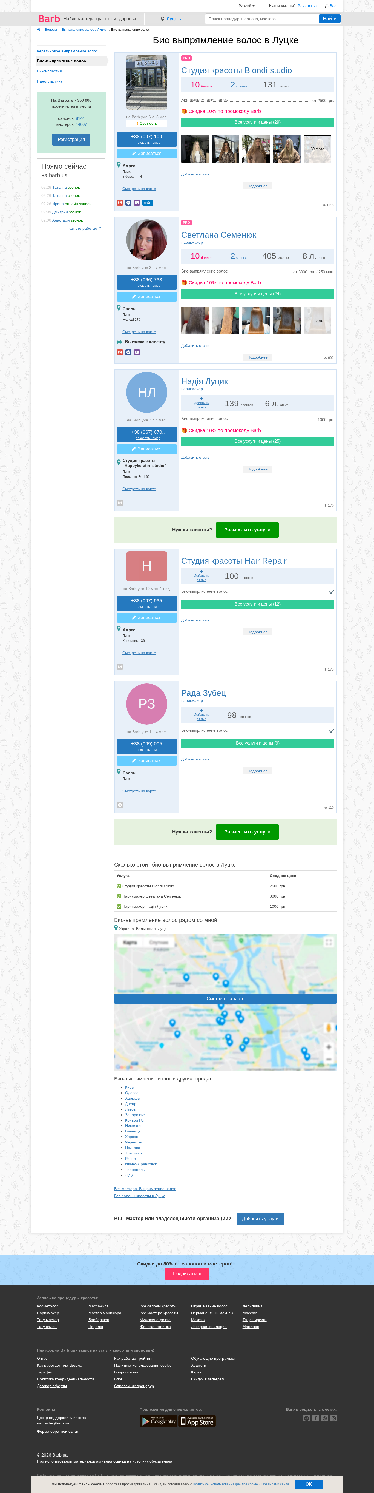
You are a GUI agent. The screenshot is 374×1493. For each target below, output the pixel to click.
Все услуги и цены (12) (258, 604)
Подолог (95, 1326)
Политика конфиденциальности (65, 1379)
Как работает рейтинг (133, 1358)
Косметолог (47, 1306)
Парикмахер (48, 1313)
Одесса (132, 1093)
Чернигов (133, 1142)
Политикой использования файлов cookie (225, 1484)
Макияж (198, 1320)
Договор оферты (52, 1386)
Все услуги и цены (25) (258, 441)
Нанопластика (49, 81)
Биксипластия (49, 71)
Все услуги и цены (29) (258, 122)
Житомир (133, 1153)
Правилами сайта (275, 1484)
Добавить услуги (260, 1218)
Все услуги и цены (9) (258, 743)
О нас (42, 1358)
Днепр (130, 1104)
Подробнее (258, 186)
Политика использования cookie (143, 1365)
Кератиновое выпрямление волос (67, 51)
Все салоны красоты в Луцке (139, 1196)
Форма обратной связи (57, 1431)
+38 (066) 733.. (148, 282)
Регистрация (308, 6)
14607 (81, 124)
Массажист (98, 1306)
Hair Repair (234, 560)
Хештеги (198, 1365)
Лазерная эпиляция (209, 1326)
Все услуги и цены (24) (258, 293)
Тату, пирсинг (255, 1320)
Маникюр (251, 1326)
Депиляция (253, 1306)
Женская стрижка (155, 1326)
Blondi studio (236, 70)
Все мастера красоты (159, 1313)
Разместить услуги (247, 529)
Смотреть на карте (139, 188)
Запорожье (135, 1114)
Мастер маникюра (104, 1313)
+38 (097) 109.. (148, 139)
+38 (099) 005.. (148, 746)
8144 (80, 118)
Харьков (132, 1098)
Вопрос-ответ (126, 1372)
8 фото (317, 321)
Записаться (149, 153)
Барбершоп (98, 1320)
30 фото (317, 149)
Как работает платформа (59, 1365)
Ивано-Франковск (141, 1164)
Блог (118, 1379)
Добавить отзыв (195, 174)
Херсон (131, 1136)
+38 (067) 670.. (148, 434)
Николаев (133, 1125)
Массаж (250, 1313)
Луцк (129, 1175)
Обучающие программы (213, 1358)
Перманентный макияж (212, 1313)
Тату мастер (48, 1320)
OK (309, 1484)
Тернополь (135, 1169)
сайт (148, 202)
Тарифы (44, 1372)
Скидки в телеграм (208, 1379)
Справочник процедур (134, 1386)
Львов (130, 1109)
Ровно (130, 1158)
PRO (186, 58)
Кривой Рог (135, 1120)
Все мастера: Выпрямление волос (145, 1189)
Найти (330, 18)
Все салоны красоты (158, 1306)
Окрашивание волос (209, 1306)
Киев (129, 1087)
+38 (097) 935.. (148, 603)
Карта (196, 1372)
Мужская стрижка (155, 1320)
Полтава (132, 1147)
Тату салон (47, 1326)
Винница (133, 1131)
